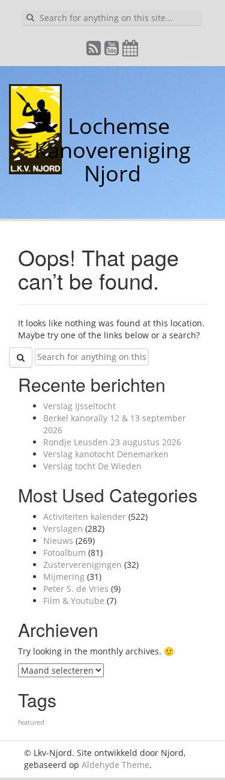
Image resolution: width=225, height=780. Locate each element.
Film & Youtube (73, 600)
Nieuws (58, 540)
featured (31, 722)
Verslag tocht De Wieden (92, 466)
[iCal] (130, 50)
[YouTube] (112, 50)
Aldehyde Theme (115, 764)
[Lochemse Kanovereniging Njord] (59, 126)
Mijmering (64, 576)
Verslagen (63, 528)
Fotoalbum (64, 552)
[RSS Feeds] (94, 50)
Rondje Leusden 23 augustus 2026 (112, 442)
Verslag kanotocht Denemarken (106, 454)
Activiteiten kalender (84, 516)
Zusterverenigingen (82, 564)
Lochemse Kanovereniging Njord (112, 149)
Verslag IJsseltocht (79, 406)
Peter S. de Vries (76, 588)
